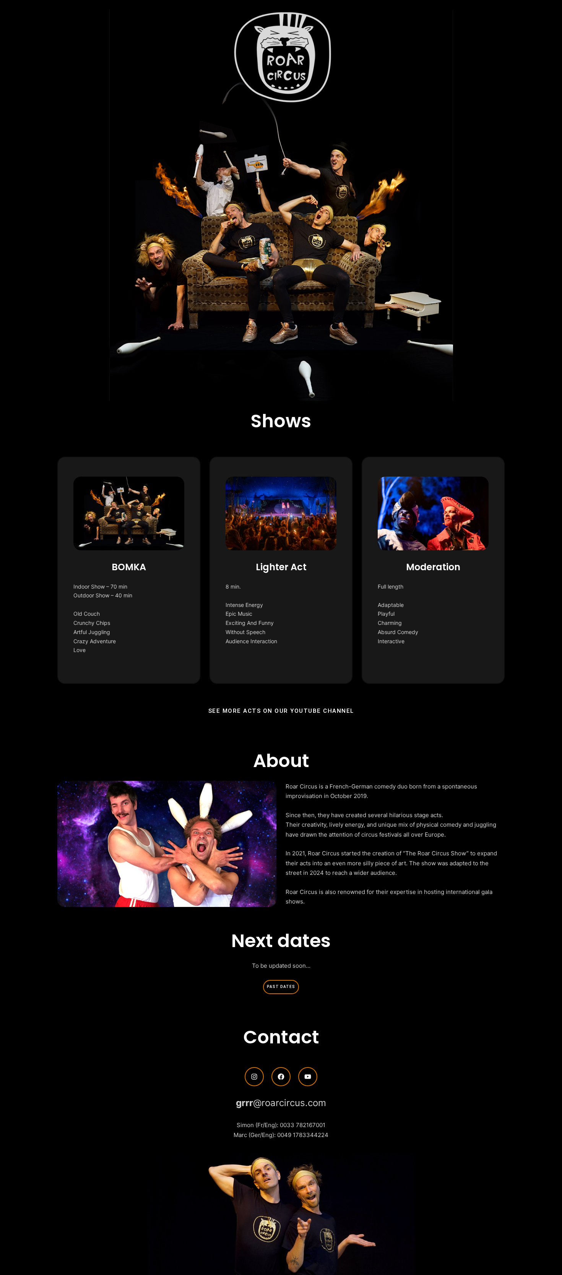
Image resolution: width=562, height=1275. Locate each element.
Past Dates (281, 987)
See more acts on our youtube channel (281, 711)
